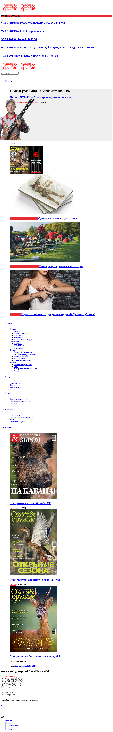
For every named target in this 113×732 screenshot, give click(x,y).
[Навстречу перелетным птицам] (45, 261)
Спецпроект (10, 409)
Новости (8, 81)
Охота (7, 377)
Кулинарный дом (17, 422)
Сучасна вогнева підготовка (57, 218)
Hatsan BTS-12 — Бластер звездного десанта (41, 97)
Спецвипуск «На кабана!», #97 (30, 503)
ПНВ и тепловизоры (22, 360)
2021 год (13, 508)
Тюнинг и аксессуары (23, 340)
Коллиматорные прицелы (25, 354)
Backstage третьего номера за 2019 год (33, 23)
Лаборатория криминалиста (25, 369)
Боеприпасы (15, 342)
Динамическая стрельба (20, 401)
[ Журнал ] (9, 427)
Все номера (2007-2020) (26, 666)
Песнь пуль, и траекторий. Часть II (30, 55)
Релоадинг (18, 348)
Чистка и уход (19, 337)
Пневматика (19, 335)
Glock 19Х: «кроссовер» (22, 31)
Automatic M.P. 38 (19, 39)
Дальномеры (19, 358)
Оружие (8, 323)
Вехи (16, 367)
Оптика (13, 350)
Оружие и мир (29, 218)
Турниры (13, 403)
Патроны (18, 344)
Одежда (13, 385)
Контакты (9, 729)
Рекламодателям (12, 725)
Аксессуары (15, 387)
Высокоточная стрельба (19, 399)
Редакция (9, 727)
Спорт (7, 393)
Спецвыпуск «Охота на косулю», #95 (35, 656)
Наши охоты (15, 383)
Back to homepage (8, 676)
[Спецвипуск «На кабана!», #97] (33, 498)
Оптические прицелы (23, 352)
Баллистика (19, 346)
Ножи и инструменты (23, 365)
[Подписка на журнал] (26, 173)
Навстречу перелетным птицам (61, 266)
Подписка (9, 723)
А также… (13, 363)
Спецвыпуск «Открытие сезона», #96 (35, 580)
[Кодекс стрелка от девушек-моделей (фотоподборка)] (45, 309)
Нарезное (16, 266)
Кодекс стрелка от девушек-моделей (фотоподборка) (58, 314)
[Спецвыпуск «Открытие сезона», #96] (33, 575)
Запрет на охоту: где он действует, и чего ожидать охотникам (47, 47)
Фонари (17, 371)
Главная (8, 721)
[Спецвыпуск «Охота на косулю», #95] (33, 651)
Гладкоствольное (21, 333)
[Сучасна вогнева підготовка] (45, 213)
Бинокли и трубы (21, 356)
